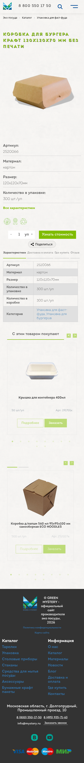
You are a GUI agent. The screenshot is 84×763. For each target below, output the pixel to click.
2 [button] (21, 442)
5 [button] (45, 442)
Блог (52, 672)
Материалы (58, 659)
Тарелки (9, 647)
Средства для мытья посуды (20, 674)
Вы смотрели (23, 462)
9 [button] (37, 447)
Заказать (56, 423)
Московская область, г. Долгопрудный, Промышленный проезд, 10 (42, 708)
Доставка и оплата (40, 252)
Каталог (55, 653)
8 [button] (69, 442)
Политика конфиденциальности (42, 628)
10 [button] (45, 447)
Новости (55, 665)
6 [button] (53, 442)
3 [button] (29, 442)
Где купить (62, 252)
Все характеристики (19, 208)
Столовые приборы (19, 659)
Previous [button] (69, 336)
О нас (53, 647)
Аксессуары (13, 682)
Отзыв (75, 252)
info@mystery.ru (29, 723)
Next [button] (75, 336)
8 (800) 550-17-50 (29, 717)
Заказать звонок (55, 723)
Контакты (56, 694)
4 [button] (37, 442)
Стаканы (10, 665)
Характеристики (14, 252)
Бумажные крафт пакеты (17, 690)
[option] (42, 390)
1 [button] (12, 442)
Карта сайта (42, 633)
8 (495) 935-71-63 (55, 717)
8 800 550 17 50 (35, 6)
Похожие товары (12, 462)
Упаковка (10, 653)
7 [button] (61, 442)
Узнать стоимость (57, 235)
